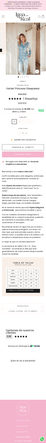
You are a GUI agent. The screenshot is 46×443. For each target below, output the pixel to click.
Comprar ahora (23, 154)
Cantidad (23, 128)
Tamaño (23, 117)
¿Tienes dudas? (22, 420)
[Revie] (35, 346)
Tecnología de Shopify (23, 441)
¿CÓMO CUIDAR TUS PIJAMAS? (23, 311)
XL (31, 121)
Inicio (22, 81)
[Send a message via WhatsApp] (42, 439)
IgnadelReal (23, 85)
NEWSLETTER (22, 432)
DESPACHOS (23, 306)
